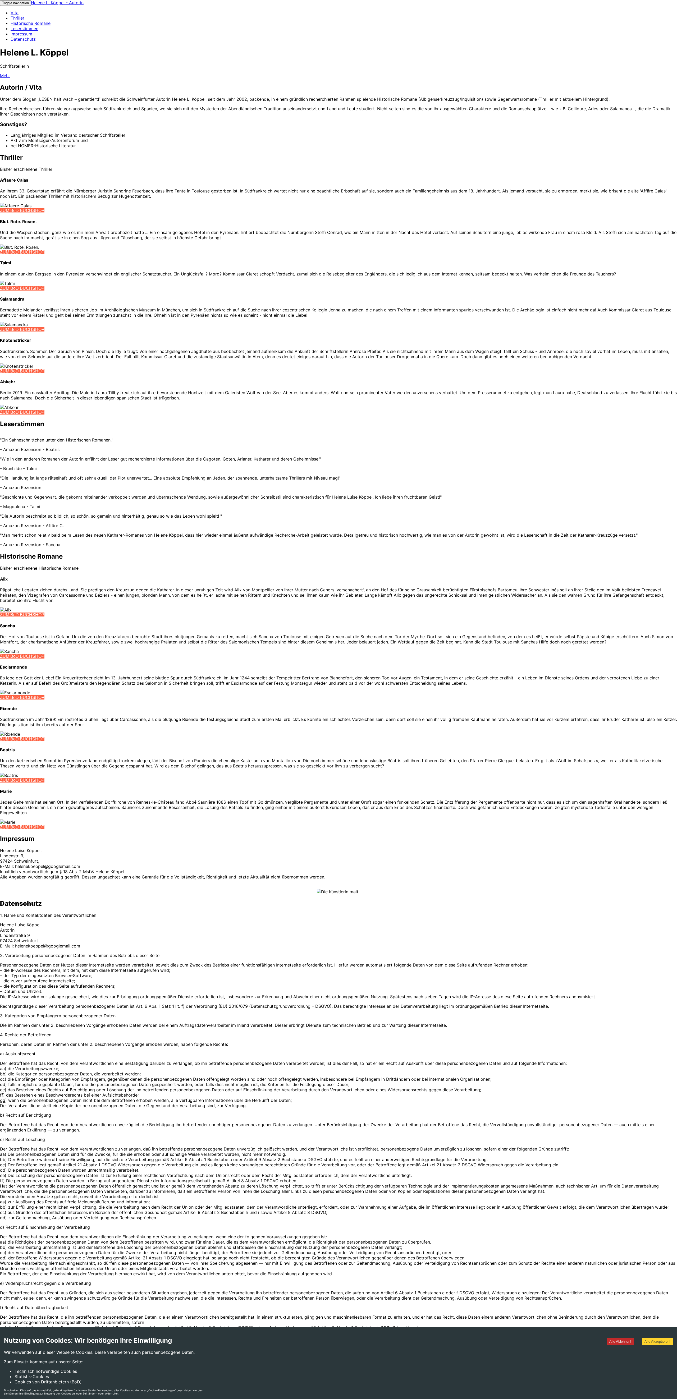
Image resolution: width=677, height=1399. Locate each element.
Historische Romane (31, 23)
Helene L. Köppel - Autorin (57, 2)
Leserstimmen (24, 28)
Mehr (5, 75)
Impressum (21, 33)
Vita (15, 12)
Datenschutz (23, 39)
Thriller (17, 18)
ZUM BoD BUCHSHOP (22, 210)
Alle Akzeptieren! (657, 1341)
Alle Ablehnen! (620, 1341)
